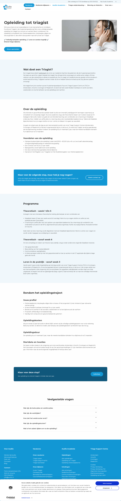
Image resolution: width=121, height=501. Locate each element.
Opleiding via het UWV (98, 475)
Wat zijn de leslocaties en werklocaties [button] (38, 408)
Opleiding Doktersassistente (71, 463)
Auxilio (11, 7)
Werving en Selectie (94, 5)
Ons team (7, 461)
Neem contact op (94, 177)
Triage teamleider (39, 463)
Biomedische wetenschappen (42, 474)
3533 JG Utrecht (9, 473)
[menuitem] (83, 1)
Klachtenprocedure (97, 473)
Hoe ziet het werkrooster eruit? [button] (35, 418)
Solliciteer (96, 374)
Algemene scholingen (69, 479)
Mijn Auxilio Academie (106, 1)
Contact (28, 9)
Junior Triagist (37, 470)
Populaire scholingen (69, 476)
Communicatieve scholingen (71, 474)
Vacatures (28, 5)
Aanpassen (106, 488)
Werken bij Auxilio (10, 455)
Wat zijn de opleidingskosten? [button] (34, 423)
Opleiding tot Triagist (69, 460)
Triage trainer (37, 458)
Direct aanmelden (13, 49)
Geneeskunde (37, 472)
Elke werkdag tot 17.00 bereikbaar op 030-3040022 (83, 1)
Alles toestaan (107, 483)
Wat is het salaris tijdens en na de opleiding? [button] (40, 428)
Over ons (108, 5)
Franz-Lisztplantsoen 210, (12, 471)
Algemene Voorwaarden (99, 471)
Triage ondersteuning (76, 5)
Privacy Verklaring (96, 467)
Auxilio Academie (59, 5)
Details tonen (26, 498)
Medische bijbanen (42, 5)
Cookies (93, 465)
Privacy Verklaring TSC (98, 469)
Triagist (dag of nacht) (40, 460)
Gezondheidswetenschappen (42, 476)
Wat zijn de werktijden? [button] (32, 413)
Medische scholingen (69, 472)
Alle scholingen (67, 470)
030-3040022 (8, 475)
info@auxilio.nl (9, 477)
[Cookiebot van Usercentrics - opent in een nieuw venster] (10, 498)
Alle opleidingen (67, 458)
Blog (5, 463)
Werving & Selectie (10, 457)
